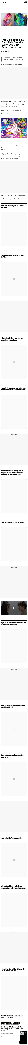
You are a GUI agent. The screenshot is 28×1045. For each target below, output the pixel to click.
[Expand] (21, 1032)
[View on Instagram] (14, 229)
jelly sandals (17, 101)
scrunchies (10, 103)
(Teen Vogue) (9, 1017)
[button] (14, 607)
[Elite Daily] (4, 2)
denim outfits (7, 101)
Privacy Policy (3, 1036)
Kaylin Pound (6, 51)
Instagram (27, 19)
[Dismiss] (26, 1032)
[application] (14, 608)
